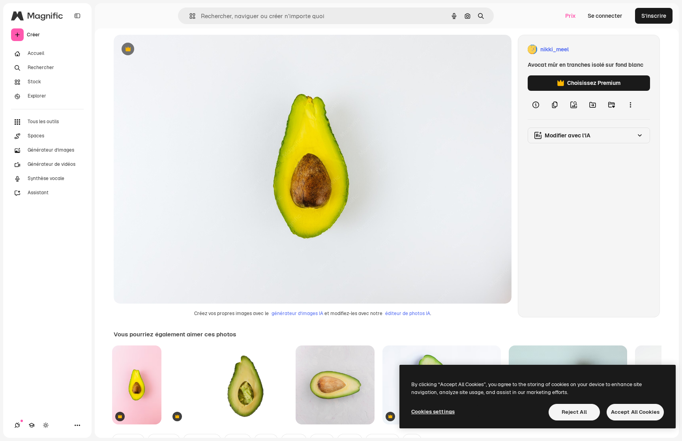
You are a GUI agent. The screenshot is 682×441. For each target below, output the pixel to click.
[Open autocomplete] (189, 16)
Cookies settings (433, 411)
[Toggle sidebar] (77, 15)
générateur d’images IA (297, 313)
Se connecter (605, 15)
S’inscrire (653, 15)
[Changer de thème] (45, 425)
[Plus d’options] (630, 105)
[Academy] (31, 425)
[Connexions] (17, 425)
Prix (570, 15)
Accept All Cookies (635, 412)
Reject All (574, 412)
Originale (165, 49)
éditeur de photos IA (407, 313)
